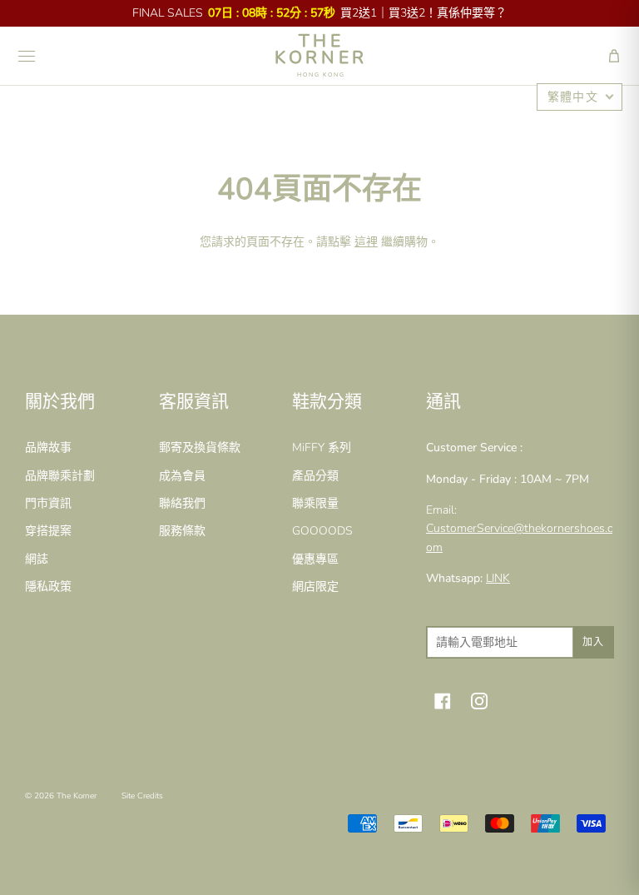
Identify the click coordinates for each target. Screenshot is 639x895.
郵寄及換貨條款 (199, 447)
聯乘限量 (315, 503)
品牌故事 (48, 447)
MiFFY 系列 (321, 447)
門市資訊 (48, 503)
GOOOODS (322, 531)
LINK (498, 578)
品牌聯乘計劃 (60, 476)
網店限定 (315, 586)
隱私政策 (48, 586)
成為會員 (182, 476)
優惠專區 (315, 559)
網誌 (36, 559)
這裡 (366, 242)
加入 (593, 642)
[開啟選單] (26, 55)
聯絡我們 (182, 503)
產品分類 (315, 476)
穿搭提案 (48, 531)
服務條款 (182, 531)
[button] (614, 55)
